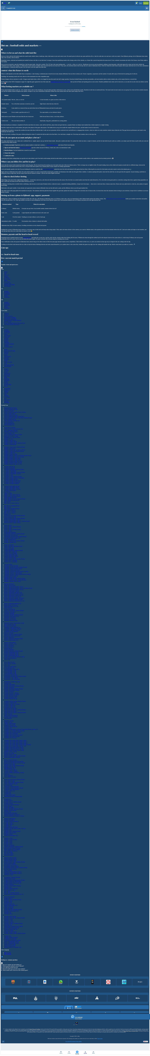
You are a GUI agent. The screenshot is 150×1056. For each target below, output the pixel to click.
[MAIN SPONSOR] (117, 998)
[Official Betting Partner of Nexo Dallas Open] (140, 982)
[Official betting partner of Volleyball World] (76, 982)
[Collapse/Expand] (1, 49)
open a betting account (52, 145)
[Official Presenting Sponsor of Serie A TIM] (45, 982)
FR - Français (7, 954)
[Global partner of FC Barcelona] (13, 982)
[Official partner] (15, 998)
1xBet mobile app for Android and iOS (115, 198)
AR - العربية (7, 952)
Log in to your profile (25, 147)
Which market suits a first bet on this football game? (15, 970)
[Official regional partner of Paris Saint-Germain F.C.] (29, 982)
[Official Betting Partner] (124, 982)
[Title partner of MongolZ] (36, 998)
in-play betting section (48, 169)
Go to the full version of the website (74, 1041)
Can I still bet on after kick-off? (10, 967)
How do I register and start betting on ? (12, 964)
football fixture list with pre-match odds (60, 81)
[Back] (3, 8)
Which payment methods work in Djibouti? (13, 966)
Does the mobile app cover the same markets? (14, 968)
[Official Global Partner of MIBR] (76, 998)
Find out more (99, 1038)
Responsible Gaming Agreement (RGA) (131, 1031)
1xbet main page (27, 237)
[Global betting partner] (92, 982)
